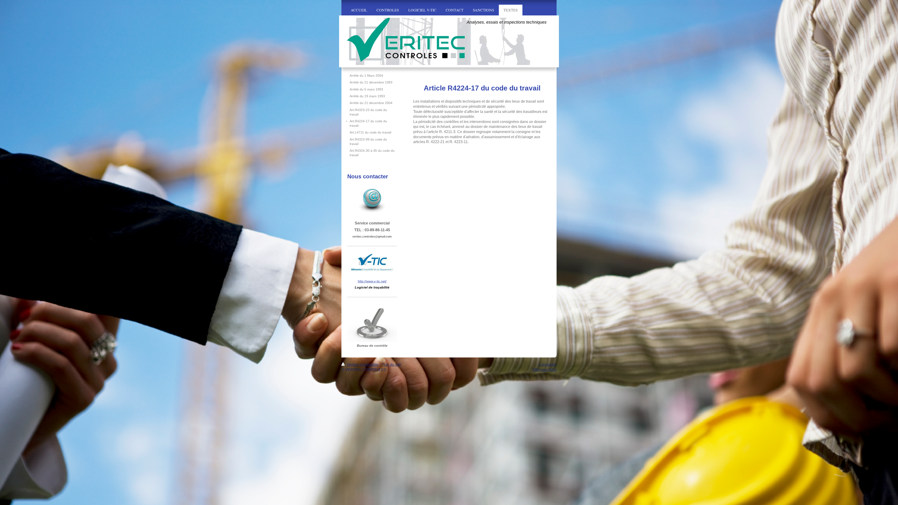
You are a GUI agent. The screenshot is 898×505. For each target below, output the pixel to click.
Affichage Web (544, 370)
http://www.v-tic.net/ (372, 281)
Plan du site (391, 365)
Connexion (547, 365)
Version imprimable (363, 365)
